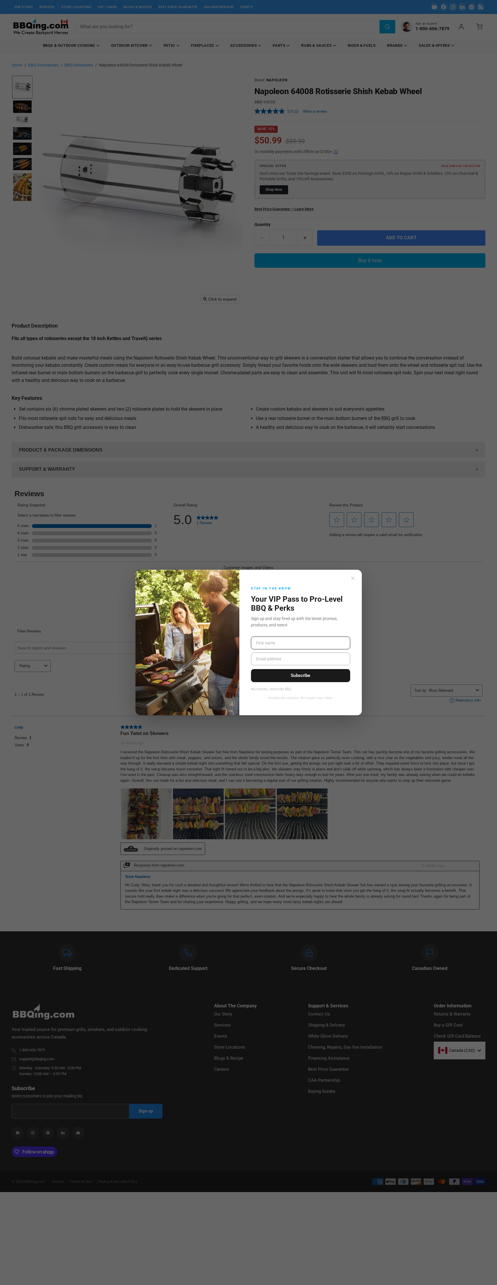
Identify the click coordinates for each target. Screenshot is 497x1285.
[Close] (352, 578)
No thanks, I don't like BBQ (271, 689)
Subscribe (300, 675)
